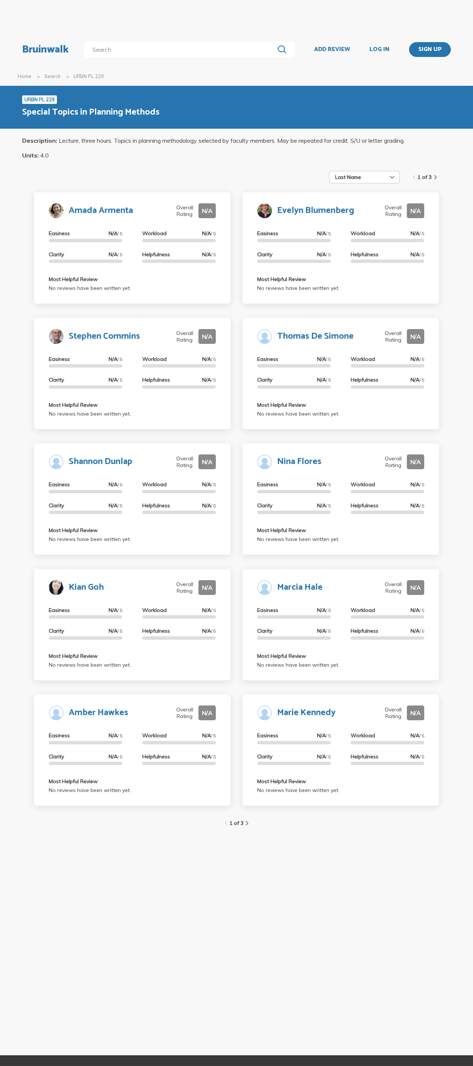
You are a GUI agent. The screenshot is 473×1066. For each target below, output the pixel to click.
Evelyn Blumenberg (315, 210)
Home (24, 76)
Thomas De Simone (315, 336)
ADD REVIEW (332, 49)
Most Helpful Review (73, 279)
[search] (180, 49)
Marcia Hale (300, 587)
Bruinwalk (45, 49)
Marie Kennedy (306, 712)
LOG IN (379, 49)
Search (52, 76)
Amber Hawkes (98, 712)
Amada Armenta (101, 210)
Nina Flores (299, 461)
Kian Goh (86, 587)
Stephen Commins (104, 336)
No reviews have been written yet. (90, 288)
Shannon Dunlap (100, 461)
